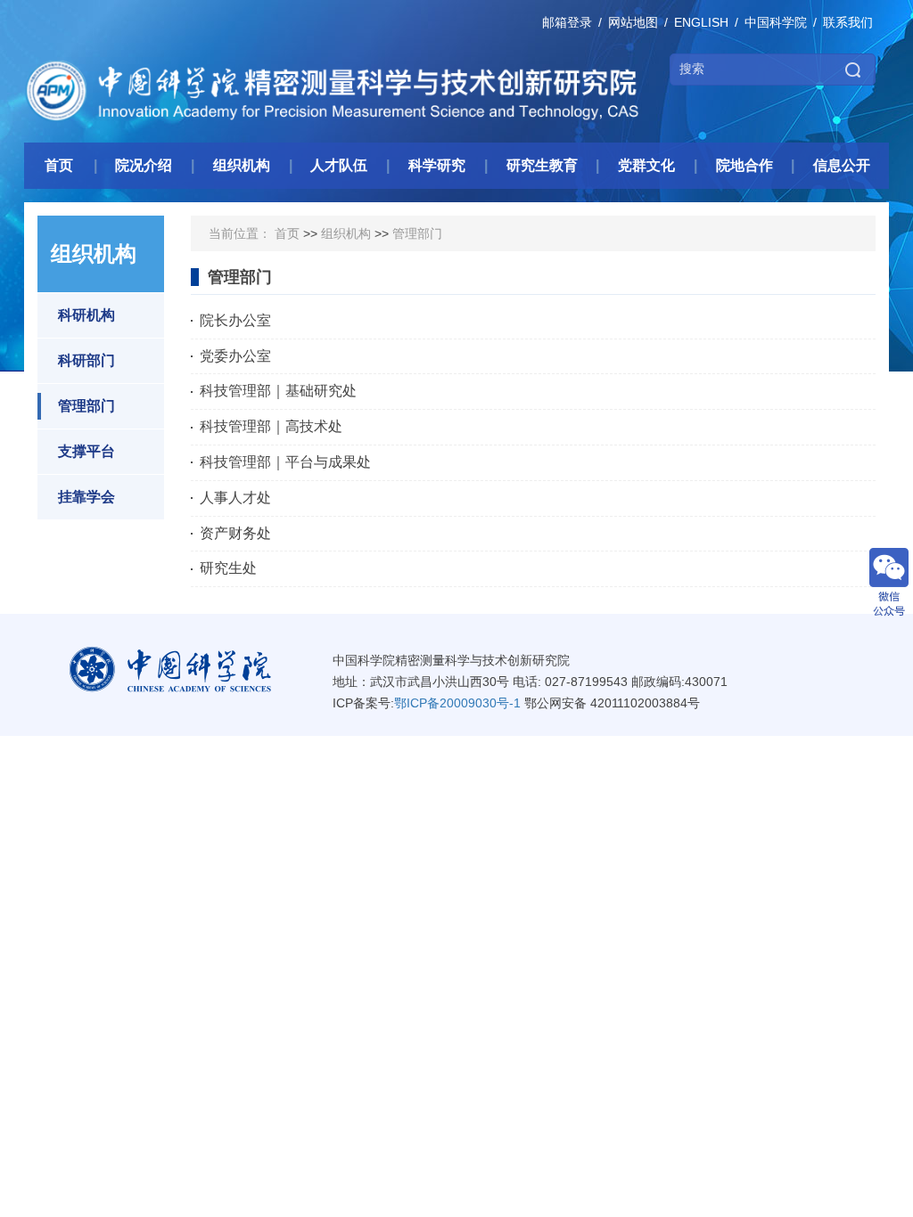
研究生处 (228, 568)
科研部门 (86, 360)
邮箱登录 (567, 22)
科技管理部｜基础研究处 (278, 390)
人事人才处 (235, 497)
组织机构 (346, 233)
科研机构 (86, 315)
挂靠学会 (86, 496)
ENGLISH (701, 22)
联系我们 (848, 22)
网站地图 (633, 22)
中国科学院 (775, 22)
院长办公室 (235, 320)
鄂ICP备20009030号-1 (457, 703)
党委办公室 (235, 355)
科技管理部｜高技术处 (271, 426)
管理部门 (86, 405)
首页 (287, 233)
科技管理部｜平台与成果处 (285, 462)
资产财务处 (235, 533)
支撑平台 (86, 451)
